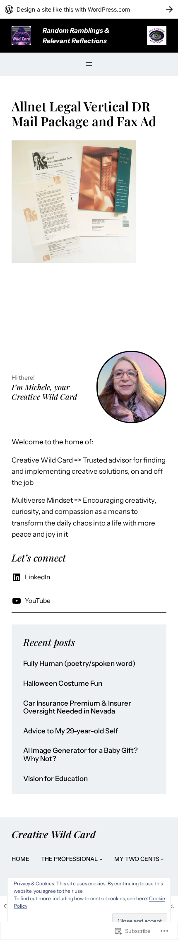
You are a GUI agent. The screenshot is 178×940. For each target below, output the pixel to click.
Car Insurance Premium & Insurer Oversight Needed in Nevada (77, 707)
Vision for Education (55, 779)
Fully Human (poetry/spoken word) (79, 664)
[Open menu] (89, 64)
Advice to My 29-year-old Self (70, 731)
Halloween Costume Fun (62, 683)
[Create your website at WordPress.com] (89, 9)
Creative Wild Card (54, 834)
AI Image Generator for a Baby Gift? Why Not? (80, 755)
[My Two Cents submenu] (162, 858)
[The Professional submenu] (101, 858)
